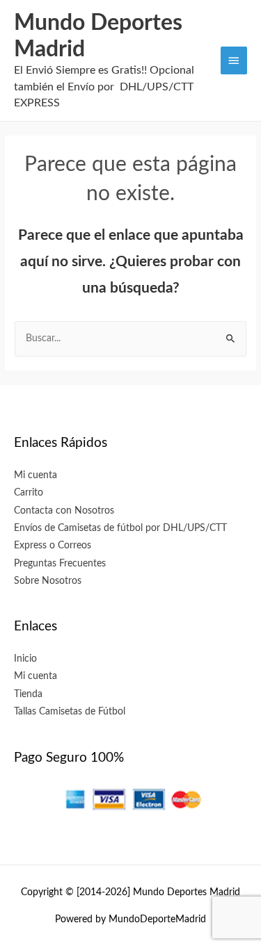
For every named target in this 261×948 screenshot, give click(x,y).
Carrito (28, 493)
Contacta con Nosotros (64, 511)
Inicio (25, 659)
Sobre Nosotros (47, 581)
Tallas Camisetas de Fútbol (69, 712)
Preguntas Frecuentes (60, 564)
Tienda (28, 694)
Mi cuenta (35, 475)
